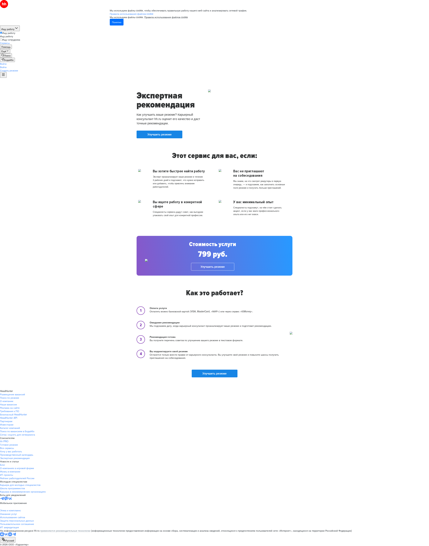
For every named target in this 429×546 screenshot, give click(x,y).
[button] (3, 63)
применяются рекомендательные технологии (65, 530)
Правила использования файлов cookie (166, 17)
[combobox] (7, 540)
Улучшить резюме (159, 134)
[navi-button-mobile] (3, 75)
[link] (6, 55)
